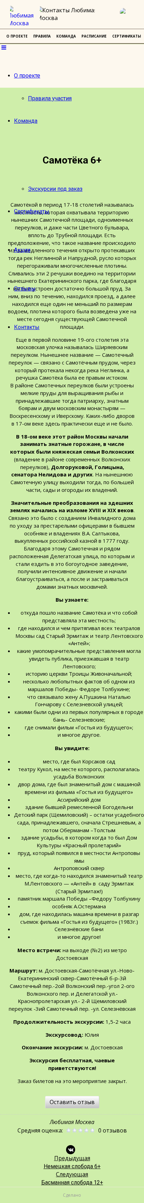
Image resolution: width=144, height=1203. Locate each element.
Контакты (26, 327)
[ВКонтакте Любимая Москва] (128, 16)
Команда (25, 121)
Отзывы (25, 288)
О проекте (27, 75)
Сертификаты (31, 211)
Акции (22, 250)
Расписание (94, 36)
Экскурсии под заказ (55, 189)
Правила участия (50, 98)
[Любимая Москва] (23, 16)
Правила (42, 36)
